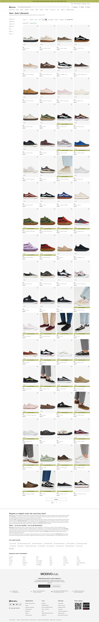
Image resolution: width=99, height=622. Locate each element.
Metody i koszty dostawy (33, 603)
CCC (51, 556)
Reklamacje (32, 611)
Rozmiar (31, 19)
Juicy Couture (65, 562)
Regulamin (18, 619)
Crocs (78, 556)
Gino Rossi (11, 556)
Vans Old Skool (32, 518)
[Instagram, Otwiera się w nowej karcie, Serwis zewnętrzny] (10, 604)
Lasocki (64, 556)
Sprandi (10, 562)
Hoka (51, 564)
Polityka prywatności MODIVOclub (43, 619)
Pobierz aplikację (78, 3)
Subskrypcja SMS (66, 613)
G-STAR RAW (38, 564)
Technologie (65, 609)
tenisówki (48, 515)
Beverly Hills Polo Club (81, 562)
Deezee (24, 560)
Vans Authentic (26, 518)
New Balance (25, 562)
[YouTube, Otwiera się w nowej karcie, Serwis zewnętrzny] (13, 604)
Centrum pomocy (33, 615)
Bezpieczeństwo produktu (66, 615)
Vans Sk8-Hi (38, 518)
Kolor (36, 19)
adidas (78, 558)
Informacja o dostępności (66, 611)
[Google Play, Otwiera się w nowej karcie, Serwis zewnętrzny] (86, 604)
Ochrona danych (59, 619)
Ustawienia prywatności (25, 619)
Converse (78, 560)
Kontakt (31, 613)
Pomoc (88, 3)
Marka (44, 19)
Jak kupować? (65, 603)
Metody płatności (33, 609)
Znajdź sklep (84, 3)
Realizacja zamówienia (33, 607)
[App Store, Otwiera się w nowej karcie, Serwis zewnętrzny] (86, 606)
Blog (72, 3)
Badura (10, 558)
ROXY (51, 558)
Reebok (51, 562)
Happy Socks (29, 522)
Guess (64, 564)
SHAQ (78, 564)
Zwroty (31, 605)
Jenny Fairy (65, 560)
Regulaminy (49, 615)
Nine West (65, 558)
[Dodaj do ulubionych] (37, 26)
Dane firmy (49, 603)
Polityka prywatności (33, 619)
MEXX (51, 560)
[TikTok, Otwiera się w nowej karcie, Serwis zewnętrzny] (20, 604)
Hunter (37, 556)
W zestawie (61, 19)
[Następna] (96, 1)
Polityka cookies (52, 619)
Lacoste (24, 564)
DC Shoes (11, 560)
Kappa (24, 558)
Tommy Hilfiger (39, 560)
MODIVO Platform (49, 605)
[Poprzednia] (3, 1)
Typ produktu (50, 19)
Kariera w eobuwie (49, 609)
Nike (37, 558)
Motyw (56, 19)
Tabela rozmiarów (66, 605)
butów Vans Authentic (35, 531)
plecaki (33, 515)
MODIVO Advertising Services (49, 613)
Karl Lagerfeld (39, 562)
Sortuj (24, 19)
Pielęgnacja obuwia (66, 607)
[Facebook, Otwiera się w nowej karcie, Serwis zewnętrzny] (17, 604)
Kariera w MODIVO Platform (49, 607)
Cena (40, 19)
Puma (10, 564)
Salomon (24, 556)
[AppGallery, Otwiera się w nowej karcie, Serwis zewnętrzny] (86, 609)
